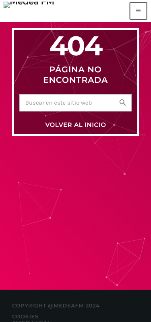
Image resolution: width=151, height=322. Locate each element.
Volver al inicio (75, 124)
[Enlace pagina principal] (28, 11)
